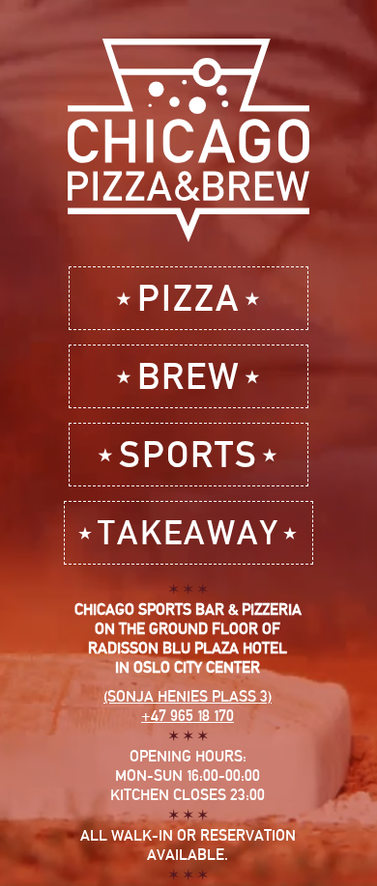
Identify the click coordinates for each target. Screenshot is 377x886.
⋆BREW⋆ (189, 376)
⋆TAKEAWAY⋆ (188, 532)
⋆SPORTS (188, 454)
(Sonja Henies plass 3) (187, 696)
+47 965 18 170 (187, 715)
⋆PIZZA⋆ (189, 297)
